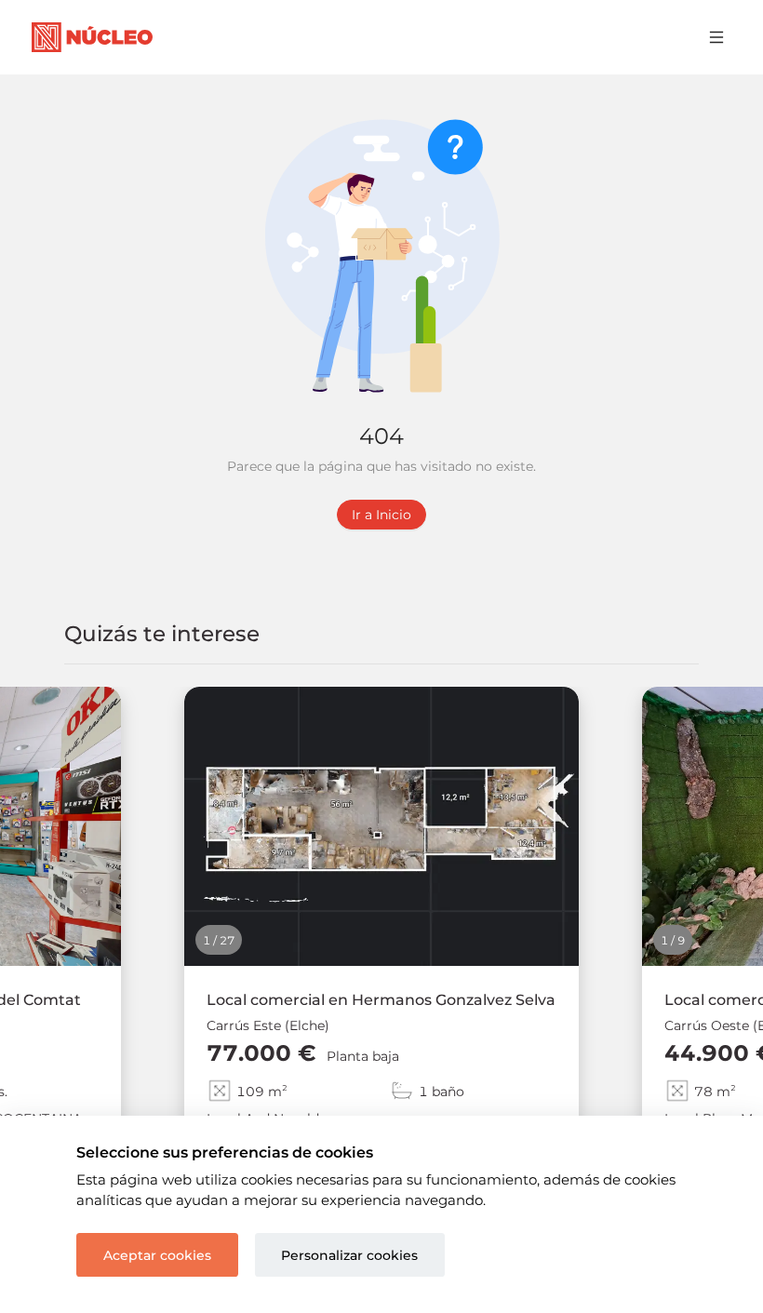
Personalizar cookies (349, 1255)
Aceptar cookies (157, 1255)
